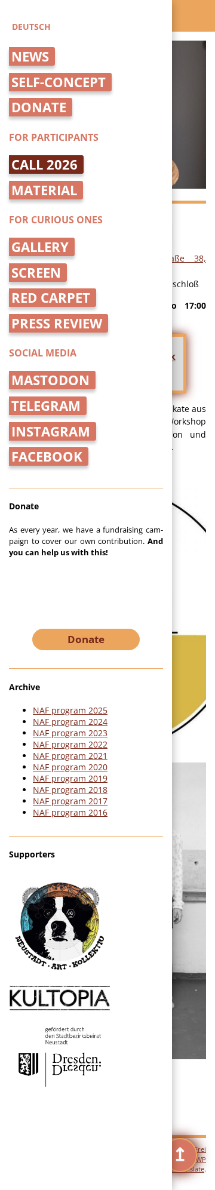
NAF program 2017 (70, 801)
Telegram (46, 405)
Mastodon (50, 380)
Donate (38, 107)
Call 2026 (44, 164)
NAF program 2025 (70, 710)
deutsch (31, 26)
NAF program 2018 (70, 789)
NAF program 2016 (70, 812)
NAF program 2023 (70, 733)
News (30, 56)
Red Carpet (50, 297)
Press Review (56, 323)
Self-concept (58, 82)
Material (44, 190)
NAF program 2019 (70, 778)
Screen (36, 272)
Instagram (50, 431)
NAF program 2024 (70, 721)
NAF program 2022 (70, 744)
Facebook (46, 456)
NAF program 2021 (70, 755)
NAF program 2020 (70, 767)
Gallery (40, 247)
